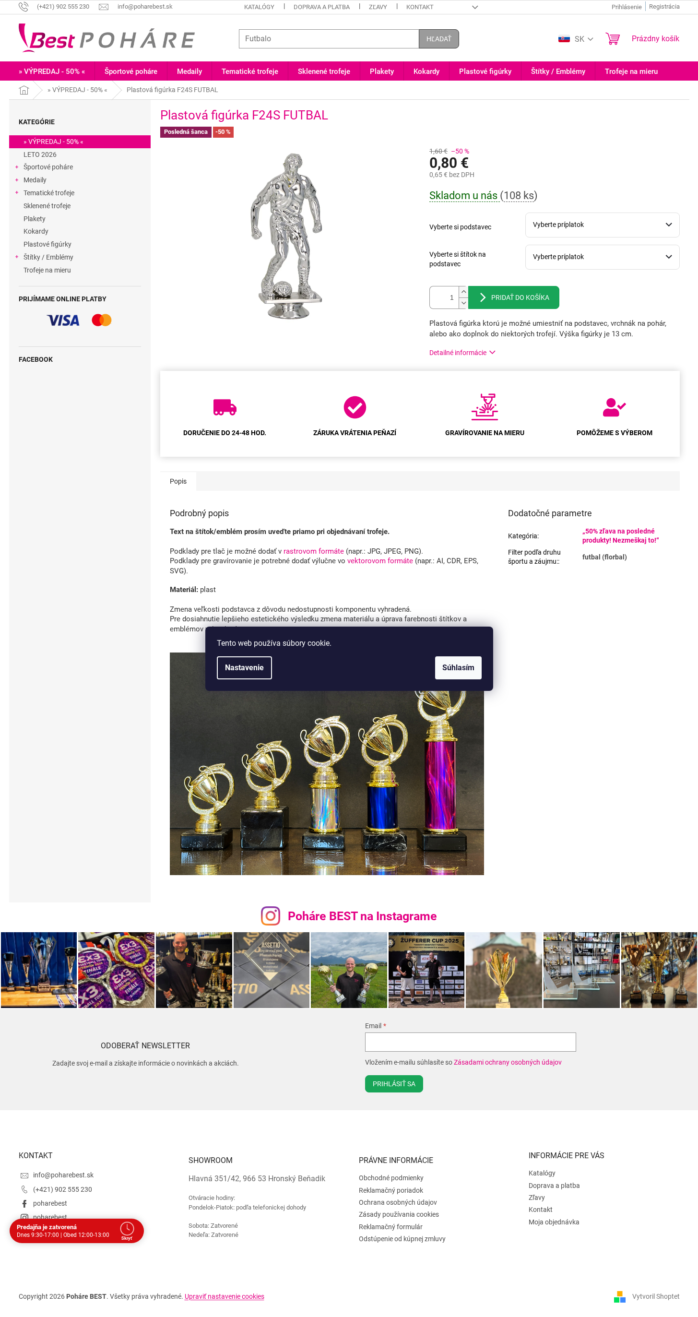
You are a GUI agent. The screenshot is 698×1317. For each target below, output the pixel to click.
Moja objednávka (554, 1222)
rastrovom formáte (315, 551)
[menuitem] (52, 71)
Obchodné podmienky (391, 1178)
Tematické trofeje (49, 193)
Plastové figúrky (47, 244)
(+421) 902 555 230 (62, 1189)
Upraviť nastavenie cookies (224, 1296)
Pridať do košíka (520, 297)
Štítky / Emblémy (48, 257)
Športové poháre (48, 167)
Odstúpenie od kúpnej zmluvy (402, 1239)
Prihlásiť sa (394, 1084)
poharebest (50, 1203)
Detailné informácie (457, 352)
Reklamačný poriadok (391, 1190)
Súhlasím (458, 667)
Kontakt (420, 7)
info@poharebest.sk (63, 1175)
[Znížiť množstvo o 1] (463, 302)
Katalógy (259, 7)
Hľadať (438, 39)
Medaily (35, 180)
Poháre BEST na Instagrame (362, 916)
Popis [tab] (178, 481)
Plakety (35, 219)
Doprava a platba (322, 7)
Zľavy (378, 7)
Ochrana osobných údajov (398, 1202)
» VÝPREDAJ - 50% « (53, 141)
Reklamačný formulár (391, 1227)
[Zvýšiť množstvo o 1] (463, 291)
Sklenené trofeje (47, 206)
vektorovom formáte (380, 561)
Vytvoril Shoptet (656, 1296)
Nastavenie (244, 667)
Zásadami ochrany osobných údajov (508, 1062)
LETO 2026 (40, 154)
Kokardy (36, 231)
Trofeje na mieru (47, 270)
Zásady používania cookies (399, 1214)
